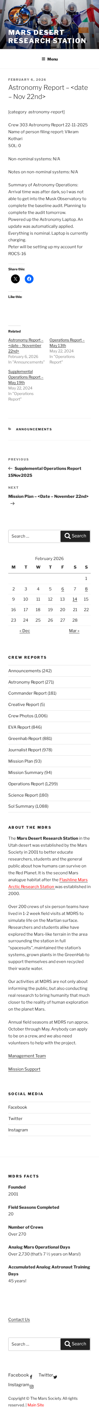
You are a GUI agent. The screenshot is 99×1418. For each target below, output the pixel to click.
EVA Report (19, 727)
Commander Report (27, 693)
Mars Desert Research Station (47, 36)
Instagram (18, 1129)
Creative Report (23, 704)
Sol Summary (21, 806)
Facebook (17, 1107)
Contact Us (19, 1319)
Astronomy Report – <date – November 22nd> (25, 345)
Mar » (74, 630)
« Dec (25, 630)
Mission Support (24, 1069)
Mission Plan (20, 761)
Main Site (36, 1405)
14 (75, 599)
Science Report (23, 795)
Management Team (27, 1055)
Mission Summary (25, 772)
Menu (52, 59)
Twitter (15, 1118)
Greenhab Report (25, 738)
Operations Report (26, 783)
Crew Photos (21, 715)
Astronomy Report (26, 682)
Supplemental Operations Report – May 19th (25, 377)
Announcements (34, 429)
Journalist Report (24, 749)
